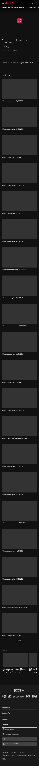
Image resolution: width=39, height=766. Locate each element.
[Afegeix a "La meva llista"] (3, 46)
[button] (19, 706)
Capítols (6, 75)
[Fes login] (36, 3)
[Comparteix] (7, 46)
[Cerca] (33, 3)
